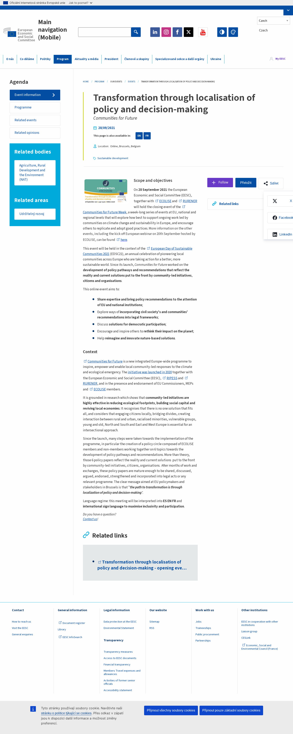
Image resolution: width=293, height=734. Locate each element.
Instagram (166, 32)
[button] (271, 183)
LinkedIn (155, 32)
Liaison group (249, 632)
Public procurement (207, 634)
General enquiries (22, 634)
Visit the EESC (20, 628)
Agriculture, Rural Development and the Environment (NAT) (32, 172)
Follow (223, 182)
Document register (74, 623)
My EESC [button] (280, 59)
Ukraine (215, 59)
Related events (25, 120)
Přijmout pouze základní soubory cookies (231, 710)
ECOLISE (165, 201)
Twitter (188, 32)
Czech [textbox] (263, 30)
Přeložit (246, 183)
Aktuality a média (86, 59)
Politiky (45, 59)
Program (63, 59)
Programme (23, 107)
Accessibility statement (118, 690)
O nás (10, 59)
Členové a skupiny (136, 59)
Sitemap (154, 622)
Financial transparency (117, 665)
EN (139, 136)
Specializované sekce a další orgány (179, 59)
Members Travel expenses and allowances (122, 672)
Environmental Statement (119, 628)
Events (131, 81)
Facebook (177, 32)
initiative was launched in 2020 (150, 372)
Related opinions (27, 132)
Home (86, 81)
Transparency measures (118, 652)
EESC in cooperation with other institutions (259, 623)
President (111, 59)
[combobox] (273, 37)
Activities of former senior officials (119, 682)
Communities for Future (105, 361)
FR (147, 136)
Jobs (199, 622)
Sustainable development (112, 158)
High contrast (222, 32)
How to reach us (21, 622)
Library (62, 630)
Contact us (90, 519)
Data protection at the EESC (120, 622)
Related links (229, 204)
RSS (151, 628)
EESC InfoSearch (72, 637)
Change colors (233, 32)
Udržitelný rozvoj (31, 214)
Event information (28, 95)
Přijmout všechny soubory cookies (171, 710)
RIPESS (172, 378)
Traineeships (203, 628)
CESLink (246, 638)
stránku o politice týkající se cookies (66, 713)
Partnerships (203, 641)
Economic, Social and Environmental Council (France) (259, 647)
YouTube (203, 32)
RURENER (190, 201)
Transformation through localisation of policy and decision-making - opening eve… (142, 565)
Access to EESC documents (120, 658)
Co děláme (27, 59)
